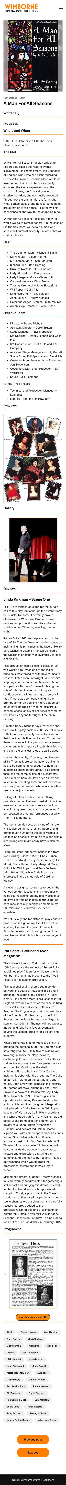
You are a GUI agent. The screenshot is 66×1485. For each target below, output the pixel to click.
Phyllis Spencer (36, 1393)
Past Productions (16, 1386)
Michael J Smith (37, 1379)
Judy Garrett (39, 1366)
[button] (5, 550)
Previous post (33, 1439)
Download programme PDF (33, 1317)
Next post (33, 1452)
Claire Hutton (14, 1345)
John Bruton (35, 1359)
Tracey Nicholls (38, 1413)
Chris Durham (35, 1339)
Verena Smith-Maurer (18, 1420)
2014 (9, 1332)
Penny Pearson (41, 1386)
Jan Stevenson (30, 1352)
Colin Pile (34, 1345)
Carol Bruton (51, 1332)
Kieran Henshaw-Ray (18, 1372)
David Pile (52, 1345)
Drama (10, 1352)
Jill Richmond (14, 1359)
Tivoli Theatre (35, 1406)
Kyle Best (42, 1372)
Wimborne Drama (47, 1420)
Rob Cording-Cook (16, 1399)
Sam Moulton (42, 1399)
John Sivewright (15, 1366)
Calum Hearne (28, 1332)
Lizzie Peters (13, 1379)
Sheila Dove (13, 1406)
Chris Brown (13, 1339)
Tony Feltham (14, 1413)
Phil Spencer (13, 1393)
